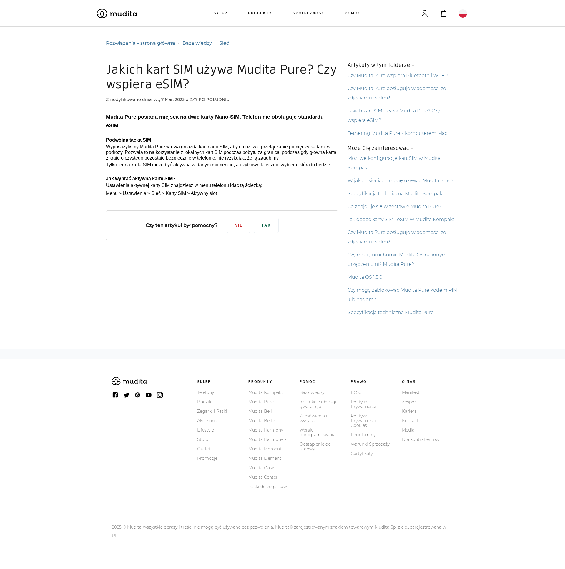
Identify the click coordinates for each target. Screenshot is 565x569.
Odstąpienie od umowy (315, 447)
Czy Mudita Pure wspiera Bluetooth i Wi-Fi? (398, 75)
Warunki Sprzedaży (370, 444)
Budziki (204, 401)
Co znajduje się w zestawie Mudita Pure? (395, 206)
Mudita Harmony (265, 430)
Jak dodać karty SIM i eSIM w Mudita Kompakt (401, 219)
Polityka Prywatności (363, 404)
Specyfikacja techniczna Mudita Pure (391, 312)
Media (408, 430)
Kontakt (410, 420)
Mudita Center (263, 477)
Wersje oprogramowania (317, 432)
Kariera (409, 411)
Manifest (411, 392)
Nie (238, 225)
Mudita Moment (265, 449)
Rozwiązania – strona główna (140, 43)
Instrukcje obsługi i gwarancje (319, 404)
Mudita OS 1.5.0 (365, 277)
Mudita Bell (260, 411)
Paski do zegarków (267, 486)
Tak (266, 225)
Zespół (409, 401)
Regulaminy (363, 434)
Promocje (207, 458)
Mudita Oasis (261, 467)
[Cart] (443, 13)
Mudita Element (264, 458)
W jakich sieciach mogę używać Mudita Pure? (401, 180)
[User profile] (424, 13)
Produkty (260, 13)
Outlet (203, 449)
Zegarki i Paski (212, 411)
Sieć (224, 43)
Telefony (205, 392)
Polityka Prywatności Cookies (363, 420)
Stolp (202, 439)
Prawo (359, 381)
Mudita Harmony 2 (267, 439)
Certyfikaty (362, 453)
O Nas (409, 381)
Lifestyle (205, 430)
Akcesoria (207, 420)
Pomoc (352, 13)
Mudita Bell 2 (261, 420)
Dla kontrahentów (420, 439)
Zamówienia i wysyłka (313, 418)
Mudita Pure (261, 401)
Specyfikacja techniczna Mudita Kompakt (396, 193)
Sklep (220, 13)
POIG (356, 392)
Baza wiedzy (197, 43)
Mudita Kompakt (265, 392)
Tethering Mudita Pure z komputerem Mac (397, 133)
